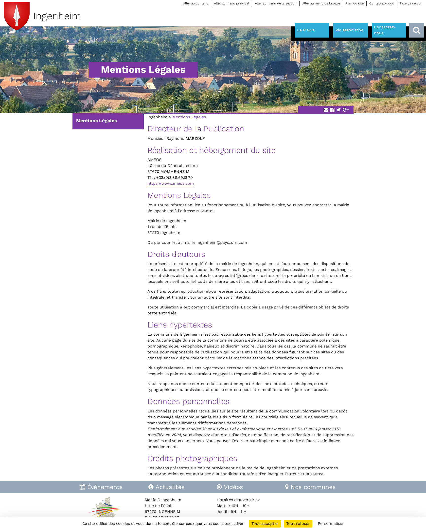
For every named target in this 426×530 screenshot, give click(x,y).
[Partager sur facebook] (332, 110)
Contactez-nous (381, 3)
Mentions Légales (96, 120)
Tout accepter (264, 523)
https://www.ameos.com (170, 183)
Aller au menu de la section (276, 3)
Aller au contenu (195, 3)
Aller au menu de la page (321, 3)
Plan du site (355, 3)
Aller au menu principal (231, 3)
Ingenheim (157, 117)
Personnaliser (331, 523)
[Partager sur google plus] (346, 110)
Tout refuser (298, 523)
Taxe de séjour (411, 3)
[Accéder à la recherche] (416, 30)
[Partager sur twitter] (338, 110)
